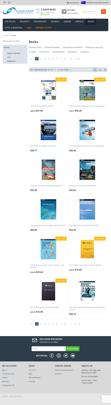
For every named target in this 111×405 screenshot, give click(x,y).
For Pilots (10, 22)
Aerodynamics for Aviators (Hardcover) (47, 225)
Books (91, 22)
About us (32, 370)
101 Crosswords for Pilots (41, 106)
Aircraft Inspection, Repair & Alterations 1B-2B (87, 308)
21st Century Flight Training (43, 146)
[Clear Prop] (18, 10)
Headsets (24, 22)
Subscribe (72, 348)
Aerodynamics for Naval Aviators (84, 225)
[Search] (103, 11)
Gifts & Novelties (13, 28)
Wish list (5, 381)
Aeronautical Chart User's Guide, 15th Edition (47, 266)
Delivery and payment (64, 370)
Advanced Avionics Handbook (82, 186)
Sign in (4, 370)
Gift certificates (35, 377)
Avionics (55, 22)
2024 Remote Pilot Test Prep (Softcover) (87, 106)
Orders (5, 377)
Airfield (79, 22)
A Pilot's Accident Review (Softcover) (46, 186)
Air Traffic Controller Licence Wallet (85, 265)
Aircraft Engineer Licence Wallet (44, 307)
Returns (58, 374)
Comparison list (8, 385)
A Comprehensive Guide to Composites (87, 146)
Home (5, 35)
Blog (30, 374)
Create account (8, 374)
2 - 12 (77, 58)
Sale (29, 28)
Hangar (67, 22)
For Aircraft (40, 22)
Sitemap (32, 381)
